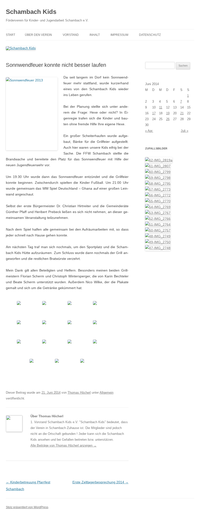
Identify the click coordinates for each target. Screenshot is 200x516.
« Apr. (149, 131)
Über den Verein (38, 35)
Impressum (119, 35)
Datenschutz (150, 35)
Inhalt (95, 35)
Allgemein (106, 392)
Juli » (184, 131)
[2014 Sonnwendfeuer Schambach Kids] (29, 310)
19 (168, 113)
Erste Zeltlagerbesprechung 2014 (100, 482)
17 (154, 113)
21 (182, 113)
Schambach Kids (31, 11)
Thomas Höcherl (79, 392)
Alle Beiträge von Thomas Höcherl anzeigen (63, 445)
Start (10, 35)
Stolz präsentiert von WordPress (27, 507)
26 (168, 119)
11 (160, 107)
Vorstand (71, 35)
